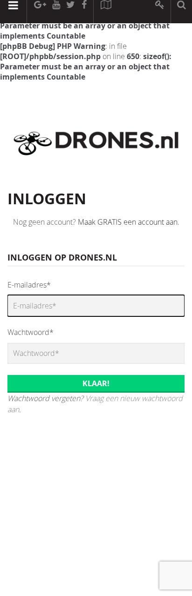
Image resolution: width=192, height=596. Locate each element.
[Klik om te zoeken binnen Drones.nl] (181, 11)
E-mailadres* (29, 285)
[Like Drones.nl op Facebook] (83, 11)
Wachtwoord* (30, 332)
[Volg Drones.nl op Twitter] (70, 11)
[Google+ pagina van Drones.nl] (40, 11)
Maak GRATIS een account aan (128, 222)
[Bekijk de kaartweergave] (105, 11)
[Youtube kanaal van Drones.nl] (56, 11)
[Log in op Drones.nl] (160, 11)
